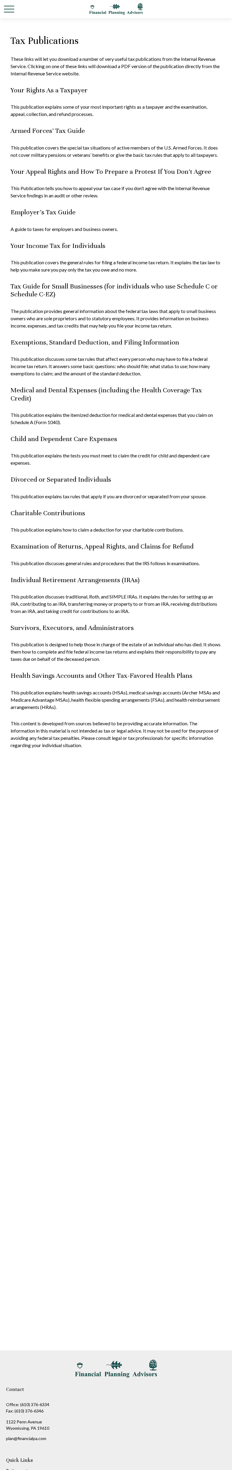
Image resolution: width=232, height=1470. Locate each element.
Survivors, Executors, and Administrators (72, 628)
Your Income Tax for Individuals (58, 246)
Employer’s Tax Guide (43, 212)
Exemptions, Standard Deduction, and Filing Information (95, 342)
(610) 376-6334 (34, 1404)
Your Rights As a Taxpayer (49, 90)
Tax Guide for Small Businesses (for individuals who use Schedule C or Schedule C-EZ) (114, 290)
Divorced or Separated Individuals (61, 479)
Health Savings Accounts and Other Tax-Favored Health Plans (101, 675)
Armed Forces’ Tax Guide (48, 131)
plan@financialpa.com (26, 1438)
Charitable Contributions (48, 513)
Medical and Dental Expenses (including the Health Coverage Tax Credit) (106, 394)
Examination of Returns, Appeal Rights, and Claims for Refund (102, 546)
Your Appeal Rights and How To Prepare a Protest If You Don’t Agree (111, 171)
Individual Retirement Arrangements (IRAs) (75, 580)
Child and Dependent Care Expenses (64, 439)
